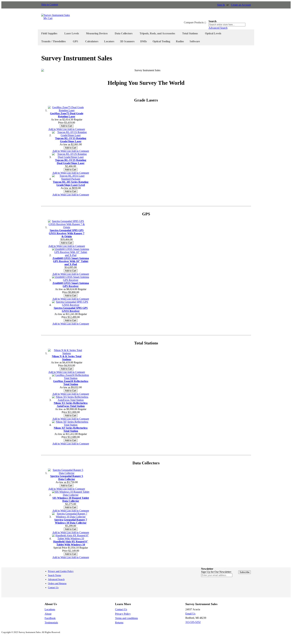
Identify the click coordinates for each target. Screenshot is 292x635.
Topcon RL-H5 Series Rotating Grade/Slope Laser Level (70, 183)
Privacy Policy (123, 613)
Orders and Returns (57, 583)
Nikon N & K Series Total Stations (66, 358)
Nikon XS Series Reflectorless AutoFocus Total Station (71, 404)
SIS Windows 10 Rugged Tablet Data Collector (70, 499)
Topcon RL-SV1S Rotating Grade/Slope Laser (70, 140)
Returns (119, 622)
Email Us (190, 613)
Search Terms (54, 575)
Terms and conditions (126, 618)
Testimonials (51, 622)
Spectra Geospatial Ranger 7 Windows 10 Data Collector (70, 521)
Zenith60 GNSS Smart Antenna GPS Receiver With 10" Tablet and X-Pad (71, 261)
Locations (50, 609)
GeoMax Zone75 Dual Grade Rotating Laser (66, 115)
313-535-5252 (193, 622)
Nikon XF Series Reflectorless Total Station (71, 429)
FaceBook (50, 618)
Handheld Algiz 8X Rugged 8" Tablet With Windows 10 (70, 543)
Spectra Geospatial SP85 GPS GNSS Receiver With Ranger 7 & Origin (66, 233)
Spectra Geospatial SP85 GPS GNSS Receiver (71, 309)
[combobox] (227, 24)
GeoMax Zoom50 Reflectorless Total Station (70, 383)
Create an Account (241, 4)
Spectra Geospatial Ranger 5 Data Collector (66, 478)
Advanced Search (218, 27)
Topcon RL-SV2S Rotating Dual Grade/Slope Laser (70, 162)
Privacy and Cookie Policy (61, 571)
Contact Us (53, 587)
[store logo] (55, 15)
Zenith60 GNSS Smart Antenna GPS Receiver (71, 285)
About (48, 613)
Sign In (221, 4)
